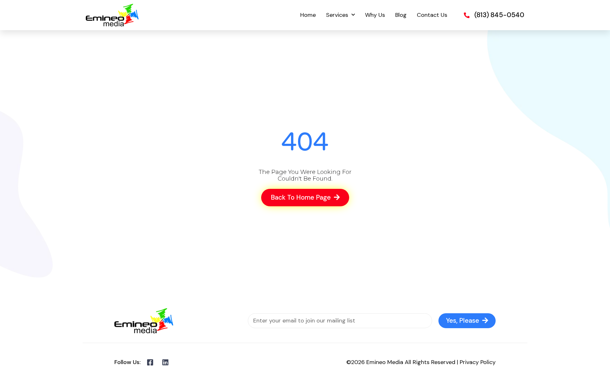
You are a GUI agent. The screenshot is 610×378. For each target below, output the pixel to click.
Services (337, 15)
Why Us (375, 15)
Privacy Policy (478, 362)
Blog (401, 15)
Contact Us (432, 15)
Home (308, 15)
